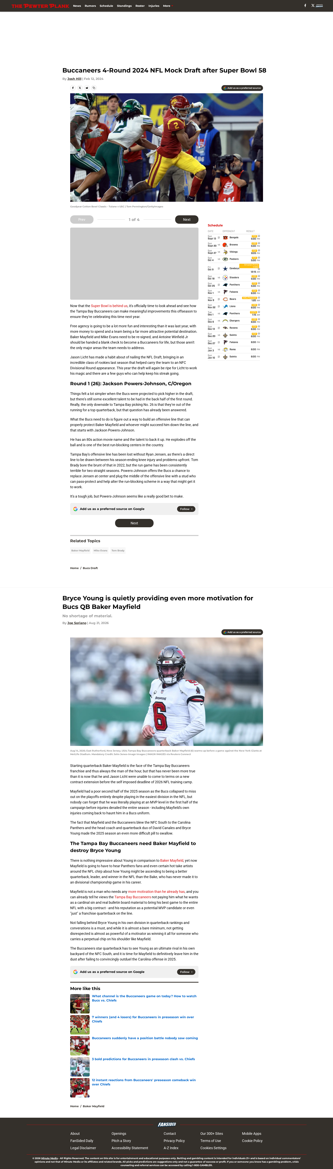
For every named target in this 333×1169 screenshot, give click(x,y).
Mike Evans (100, 550)
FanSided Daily (81, 1141)
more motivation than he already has (156, 892)
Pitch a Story (121, 1141)
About (75, 1133)
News (77, 6)
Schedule (106, 6)
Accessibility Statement (130, 1148)
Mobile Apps (251, 1133)
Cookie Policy (252, 1141)
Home (74, 568)
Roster (140, 6)
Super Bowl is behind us (109, 306)
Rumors (90, 6)
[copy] (94, 88)
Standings (124, 6)
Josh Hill (74, 79)
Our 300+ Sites (211, 1133)
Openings (119, 1133)
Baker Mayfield (80, 550)
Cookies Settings (213, 1148)
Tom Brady (118, 550)
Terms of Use (210, 1141)
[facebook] (305, 5)
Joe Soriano (76, 623)
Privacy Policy (174, 1141)
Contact (170, 1133)
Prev (81, 219)
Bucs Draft (90, 568)
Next (187, 219)
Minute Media (49, 1158)
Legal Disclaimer (83, 1148)
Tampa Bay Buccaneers (132, 897)
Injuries (154, 6)
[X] (313, 5)
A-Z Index (171, 1148)
